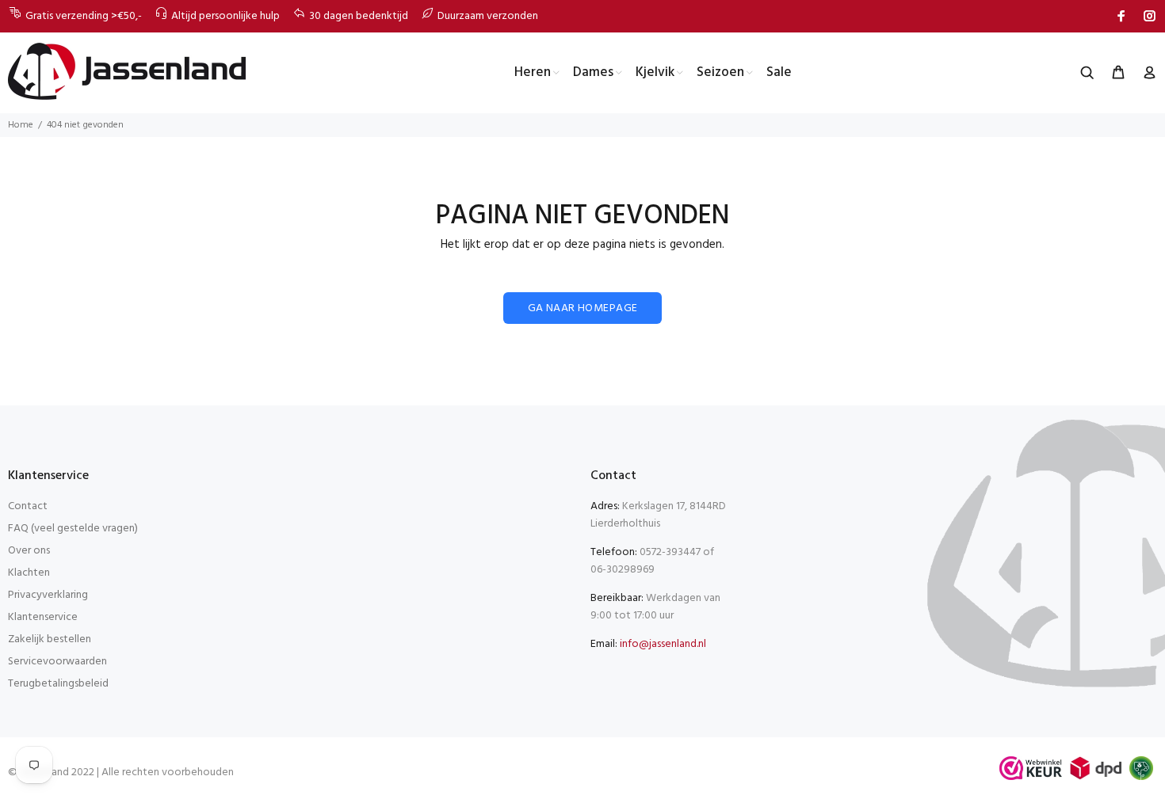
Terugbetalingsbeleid (58, 684)
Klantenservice (43, 617)
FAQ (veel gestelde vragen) (73, 528)
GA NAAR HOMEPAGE (583, 308)
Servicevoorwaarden (57, 662)
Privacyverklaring (48, 595)
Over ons (29, 551)
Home (20, 125)
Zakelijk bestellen (49, 639)
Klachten (29, 573)
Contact (28, 506)
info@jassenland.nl (663, 644)
